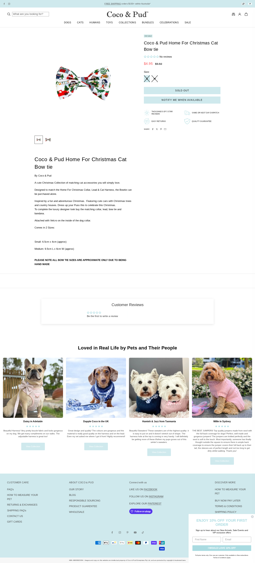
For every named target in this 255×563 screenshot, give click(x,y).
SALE (188, 22)
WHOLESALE (76, 512)
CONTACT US (15, 516)
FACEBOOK (150, 489)
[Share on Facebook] (153, 129)
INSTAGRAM (156, 496)
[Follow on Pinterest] (127, 532)
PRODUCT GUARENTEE (83, 506)
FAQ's (10, 489)
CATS (80, 22)
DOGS (67, 22)
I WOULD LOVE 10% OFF (222, 548)
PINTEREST (154, 503)
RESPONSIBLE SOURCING (84, 500)
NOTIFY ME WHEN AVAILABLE (182, 100)
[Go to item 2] (48, 140)
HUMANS (94, 22)
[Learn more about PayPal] (250, 4)
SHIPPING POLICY (225, 512)
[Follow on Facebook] (112, 532)
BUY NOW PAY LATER (227, 500)
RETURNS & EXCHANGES (22, 504)
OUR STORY (76, 489)
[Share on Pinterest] (161, 129)
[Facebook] (4, 4)
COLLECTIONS (127, 22)
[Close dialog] (252, 516)
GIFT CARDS (14, 521)
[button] (152, 56)
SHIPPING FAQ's (16, 510)
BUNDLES (148, 22)
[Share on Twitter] (157, 129)
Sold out (182, 90)
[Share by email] (165, 129)
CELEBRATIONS (169, 22)
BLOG (72, 495)
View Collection (33, 446)
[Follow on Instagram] (119, 532)
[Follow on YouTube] (135, 532)
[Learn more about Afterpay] (243, 4)
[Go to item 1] (39, 140)
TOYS (109, 22)
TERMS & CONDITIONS (228, 506)
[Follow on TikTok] (142, 532)
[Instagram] (9, 4)
